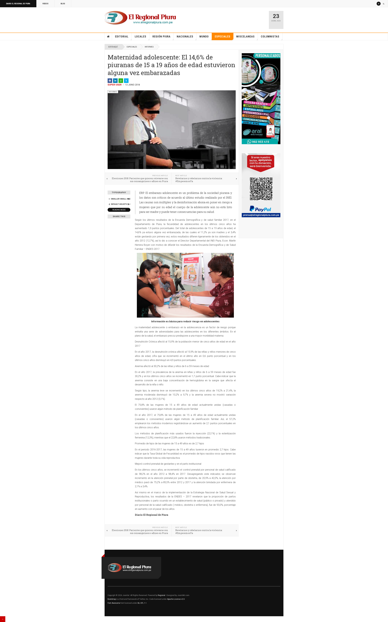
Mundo (204, 36)
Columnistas (270, 36)
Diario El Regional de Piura (18, 4)
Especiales (222, 36)
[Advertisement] (230, 18)
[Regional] (140, 18)
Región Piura (161, 36)
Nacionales (185, 36)
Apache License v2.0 (176, 599)
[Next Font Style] (128, 204)
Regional (161, 595)
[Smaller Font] (109, 199)
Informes (149, 47)
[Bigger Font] (128, 199)
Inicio (108, 36)
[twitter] (126, 80)
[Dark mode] (384, 4)
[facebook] (110, 80)
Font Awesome (114, 603)
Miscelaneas (245, 36)
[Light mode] (379, 4)
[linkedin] (115, 80)
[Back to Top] (2, 619)
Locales (140, 36)
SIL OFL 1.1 (142, 603)
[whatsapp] (121, 80)
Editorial (122, 36)
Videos (45, 4)
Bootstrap (112, 599)
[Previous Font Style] (109, 204)
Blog (63, 4)
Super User (115, 84)
